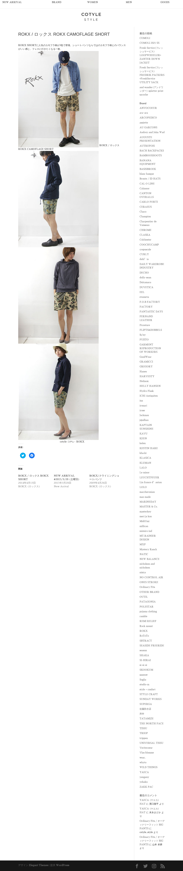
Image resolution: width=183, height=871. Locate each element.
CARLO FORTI (149, 202)
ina (141, 400)
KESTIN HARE (149, 448)
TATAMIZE (147, 718)
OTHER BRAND (149, 592)
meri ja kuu (146, 516)
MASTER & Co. (149, 506)
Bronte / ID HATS (150, 179)
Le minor (145, 472)
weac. (143, 757)
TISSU (143, 728)
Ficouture (145, 325)
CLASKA (145, 235)
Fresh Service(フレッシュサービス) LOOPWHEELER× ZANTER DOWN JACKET (151, 55)
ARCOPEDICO (148, 118)
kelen (143, 443)
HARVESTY (147, 376)
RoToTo (144, 636)
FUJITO (144, 339)
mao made (145, 497)
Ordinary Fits (147, 587)
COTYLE (91, 14)
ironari (143, 405)
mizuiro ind (146, 531)
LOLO (143, 487)
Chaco (143, 212)
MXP (143, 544)
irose (142, 410)
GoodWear (146, 357)
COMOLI (145, 38)
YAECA (144, 772)
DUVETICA (146, 287)
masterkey (145, 511)
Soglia (143, 679)
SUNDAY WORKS (151, 699)
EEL (142, 292)
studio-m (144, 684)
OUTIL (144, 597)
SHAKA (144, 655)
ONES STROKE (149, 582)
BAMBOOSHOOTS (151, 155)
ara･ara (144, 113)
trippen (144, 738)
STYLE (91, 19)
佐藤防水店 (145, 709)
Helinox (144, 381)
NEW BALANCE (149, 559)
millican (144, 526)
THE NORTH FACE (152, 723)
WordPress (62, 865)
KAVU (143, 433)
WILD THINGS (148, 767)
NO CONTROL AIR (151, 577)
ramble (143, 616)
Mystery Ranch (148, 549)
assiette (144, 122)
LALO (143, 468)
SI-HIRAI (145, 660)
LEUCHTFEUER (149, 477)
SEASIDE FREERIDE (152, 645)
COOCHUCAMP (149, 245)
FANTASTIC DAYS (151, 311)
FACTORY (146, 307)
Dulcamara (145, 282)
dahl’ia (144, 259)
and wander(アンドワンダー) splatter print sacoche (151, 91)
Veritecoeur (146, 748)
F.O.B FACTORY (150, 302)
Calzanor (145, 188)
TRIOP (144, 733)
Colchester (145, 240)
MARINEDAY (148, 502)
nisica (143, 572)
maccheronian (147, 492)
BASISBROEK (148, 169)
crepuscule (145, 249)
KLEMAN (145, 463)
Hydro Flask (147, 391)
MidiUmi (144, 521)
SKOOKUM (146, 670)
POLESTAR (147, 607)
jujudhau (144, 420)
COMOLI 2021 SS (149, 43)
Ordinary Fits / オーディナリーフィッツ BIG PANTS (152, 825)
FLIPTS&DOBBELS (151, 330)
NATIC (144, 554)
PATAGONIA (148, 602)
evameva (144, 297)
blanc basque (147, 174)
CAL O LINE (147, 184)
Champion (145, 216)
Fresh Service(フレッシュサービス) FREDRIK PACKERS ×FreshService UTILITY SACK (152, 74)
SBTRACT (146, 641)
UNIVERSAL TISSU (151, 743)
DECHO (144, 273)
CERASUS (146, 207)
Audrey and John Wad (152, 132)
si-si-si (143, 665)
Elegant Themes (38, 865)
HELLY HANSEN (150, 386)
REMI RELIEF (148, 621)
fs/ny (143, 335)
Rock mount (146, 626)
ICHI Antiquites (149, 396)
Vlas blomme (147, 752)
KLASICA (145, 458)
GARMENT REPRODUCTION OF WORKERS (150, 348)
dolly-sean (145, 277)
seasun (143, 650)
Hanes (143, 371)
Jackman (144, 415)
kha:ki (143, 453)
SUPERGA (146, 704)
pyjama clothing (148, 611)
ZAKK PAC (146, 787)
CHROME (145, 230)
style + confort (147, 689)
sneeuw (144, 675)
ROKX (144, 631)
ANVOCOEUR (148, 108)
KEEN (143, 438)
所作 (142, 714)
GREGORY (146, 366)
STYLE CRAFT (149, 694)
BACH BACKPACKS (152, 151)
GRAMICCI (146, 362)
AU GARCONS (148, 127)
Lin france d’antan (151, 482)
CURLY (144, 254)
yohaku (144, 782)
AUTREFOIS (147, 146)
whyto (143, 762)
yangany (144, 777)
